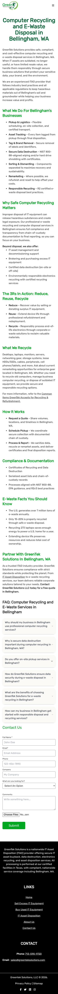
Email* (5, 748)
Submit (14, 825)
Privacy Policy (23, 983)
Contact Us (29, 928)
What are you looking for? (13, 781)
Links (29, 887)
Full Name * (7, 737)
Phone (5, 759)
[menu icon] (53, 5)
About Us (29, 921)
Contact (29, 943)
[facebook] (20, 989)
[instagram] (35, 989)
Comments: (7, 794)
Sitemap (38, 983)
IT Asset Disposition (13, 576)
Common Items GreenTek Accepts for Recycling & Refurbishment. (27, 397)
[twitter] (25, 989)
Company (6, 770)
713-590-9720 (33, 953)
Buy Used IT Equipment (29, 909)
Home (29, 897)
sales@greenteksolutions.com (28, 960)
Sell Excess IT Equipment (29, 903)
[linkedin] (30, 989)
